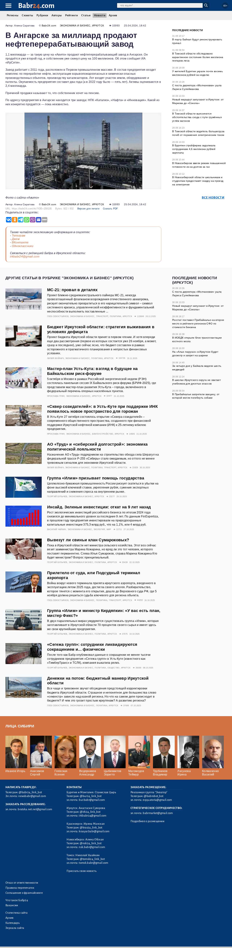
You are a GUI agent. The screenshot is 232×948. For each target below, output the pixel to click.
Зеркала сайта (14, 927)
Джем (16, 239)
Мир (109, 529)
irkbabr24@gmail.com (24, 256)
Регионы (12, 15)
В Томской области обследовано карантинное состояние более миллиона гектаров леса (197, 57)
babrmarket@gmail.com (158, 813)
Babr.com (36, 5)
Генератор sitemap (87, 940)
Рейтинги (71, 15)
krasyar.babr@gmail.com (94, 831)
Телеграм (18, 235)
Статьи (85, 15)
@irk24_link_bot (90, 811)
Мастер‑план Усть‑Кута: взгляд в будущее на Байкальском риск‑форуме (92, 371)
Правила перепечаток (19, 887)
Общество (113, 668)
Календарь (12, 922)
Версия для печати (88, 208)
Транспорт (102, 316)
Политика (115, 316)
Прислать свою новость (81, 871)
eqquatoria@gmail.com (157, 799)
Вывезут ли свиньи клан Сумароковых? (88, 540)
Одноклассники (23, 246)
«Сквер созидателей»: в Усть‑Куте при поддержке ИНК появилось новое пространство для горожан (102, 409)
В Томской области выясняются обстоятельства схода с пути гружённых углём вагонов (197, 117)
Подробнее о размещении (147, 821)
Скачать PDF (110, 208)
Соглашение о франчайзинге (24, 892)
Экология (99, 529)
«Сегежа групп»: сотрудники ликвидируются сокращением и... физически (92, 647)
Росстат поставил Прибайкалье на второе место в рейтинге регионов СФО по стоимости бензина (198, 323)
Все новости (213, 197)
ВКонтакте (20, 242)
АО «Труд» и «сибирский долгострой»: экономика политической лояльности (97, 446)
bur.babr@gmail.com (92, 799)
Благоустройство (102, 434)
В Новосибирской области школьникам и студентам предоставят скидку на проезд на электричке (197, 181)
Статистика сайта (16, 912)
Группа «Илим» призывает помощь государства (95, 478)
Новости (99, 15)
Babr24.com (49, 25)
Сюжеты (27, 15)
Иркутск (98, 25)
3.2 (27, 940)
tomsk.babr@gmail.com (93, 862)
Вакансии (11, 905)
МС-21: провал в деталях (72, 290)
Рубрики (42, 15)
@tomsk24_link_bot (92, 859)
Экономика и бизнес (75, 25)
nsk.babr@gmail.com (92, 847)
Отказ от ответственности (21, 882)
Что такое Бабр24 (16, 900)
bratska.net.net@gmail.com (35, 809)
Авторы (56, 15)
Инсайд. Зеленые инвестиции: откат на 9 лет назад (99, 507)
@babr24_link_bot (30, 792)
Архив (113, 15)
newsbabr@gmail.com (32, 796)
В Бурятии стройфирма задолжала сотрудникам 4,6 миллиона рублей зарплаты (194, 149)
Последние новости (187, 30)
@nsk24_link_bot (91, 843)
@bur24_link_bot (91, 796)
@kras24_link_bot (91, 827)
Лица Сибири (19, 726)
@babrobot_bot (153, 796)
